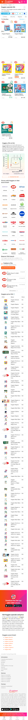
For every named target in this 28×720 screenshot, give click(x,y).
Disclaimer (4, 715)
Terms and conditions (11, 715)
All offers (5, 4)
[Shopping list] (22, 2)
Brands (2, 664)
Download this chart (14, 176)
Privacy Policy (19, 715)
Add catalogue (4, 668)
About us (3, 667)
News (2, 670)
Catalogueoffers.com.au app (7, 665)
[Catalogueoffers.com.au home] (9, 1)
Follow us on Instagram (6, 678)
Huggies (10, 4)
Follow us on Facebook (6, 676)
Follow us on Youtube (5, 679)
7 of (4, 19)
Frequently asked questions (7, 659)
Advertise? (3, 660)
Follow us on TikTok (5, 681)
